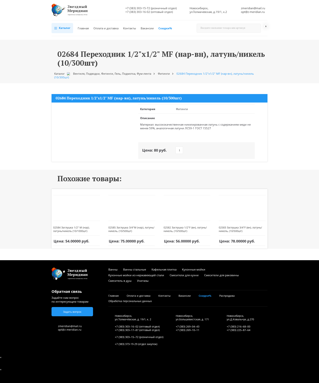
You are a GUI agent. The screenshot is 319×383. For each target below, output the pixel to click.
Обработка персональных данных (130, 301)
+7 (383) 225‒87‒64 (238, 330)
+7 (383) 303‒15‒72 (126, 337)
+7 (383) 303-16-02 (137, 12)
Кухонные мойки (193, 269)
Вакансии (147, 28)
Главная (83, 28)
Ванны (113, 269)
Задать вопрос (72, 311)
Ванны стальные (134, 269)
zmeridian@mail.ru (253, 8)
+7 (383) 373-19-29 (126, 344)
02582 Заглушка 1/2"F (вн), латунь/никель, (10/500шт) (185, 229)
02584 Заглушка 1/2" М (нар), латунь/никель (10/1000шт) (71, 229)
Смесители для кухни (184, 275)
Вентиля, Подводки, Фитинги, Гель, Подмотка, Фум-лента (112, 73)
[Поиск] (256, 28)
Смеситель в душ (119, 281)
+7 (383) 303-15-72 (137, 8)
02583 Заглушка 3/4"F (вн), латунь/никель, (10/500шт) (240, 229)
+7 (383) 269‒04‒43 (187, 326)
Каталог (64, 28)
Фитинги (164, 73)
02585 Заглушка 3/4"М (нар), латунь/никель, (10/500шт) (131, 229)
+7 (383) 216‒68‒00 (238, 326)
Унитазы (143, 281)
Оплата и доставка (106, 28)
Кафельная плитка (164, 269)
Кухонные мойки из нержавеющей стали (136, 275)
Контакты (129, 28)
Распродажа (227, 295)
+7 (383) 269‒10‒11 (187, 330)
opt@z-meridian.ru (253, 12)
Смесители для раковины (221, 275)
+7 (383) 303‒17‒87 (126, 330)
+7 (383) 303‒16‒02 (126, 326)
